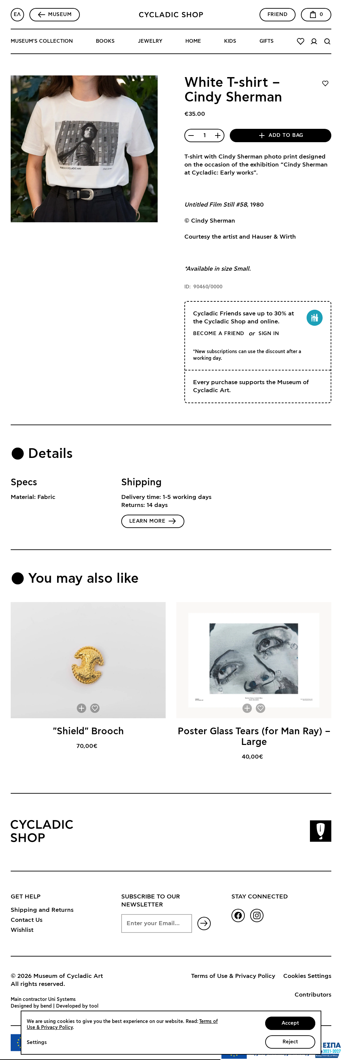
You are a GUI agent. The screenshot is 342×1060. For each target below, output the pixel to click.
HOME (193, 41)
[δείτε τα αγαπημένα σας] (301, 41)
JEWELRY (150, 41)
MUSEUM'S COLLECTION (42, 41)
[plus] (218, 135)
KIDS (230, 41)
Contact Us (26, 920)
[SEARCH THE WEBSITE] (327, 41)
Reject (290, 1041)
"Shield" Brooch (88, 731)
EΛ (17, 14)
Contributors (313, 995)
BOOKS (105, 41)
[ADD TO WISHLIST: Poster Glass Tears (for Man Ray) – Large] (260, 708)
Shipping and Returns (42, 910)
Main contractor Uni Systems (43, 999)
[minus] (191, 135)
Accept (290, 1023)
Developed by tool (77, 1006)
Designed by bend (31, 1006)
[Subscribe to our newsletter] (204, 923)
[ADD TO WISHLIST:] (95, 708)
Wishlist (22, 930)
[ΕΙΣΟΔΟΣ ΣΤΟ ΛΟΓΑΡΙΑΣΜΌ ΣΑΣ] (314, 41)
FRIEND (278, 14)
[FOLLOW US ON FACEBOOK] (238, 915)
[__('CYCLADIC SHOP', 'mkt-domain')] (171, 14)
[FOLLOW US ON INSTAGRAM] (257, 915)
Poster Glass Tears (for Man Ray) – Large (254, 737)
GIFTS (267, 41)
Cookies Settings (307, 976)
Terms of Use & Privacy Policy (233, 976)
